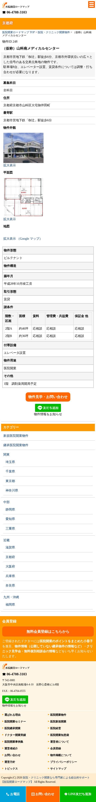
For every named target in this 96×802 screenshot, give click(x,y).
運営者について (59, 741)
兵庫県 (10, 576)
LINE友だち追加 (79, 794)
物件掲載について (61, 755)
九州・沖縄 (11, 597)
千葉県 (10, 471)
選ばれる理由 (12, 714)
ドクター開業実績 (15, 735)
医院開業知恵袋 (59, 735)
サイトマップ (58, 768)
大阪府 (10, 566)
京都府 (10, 557)
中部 (6, 502)
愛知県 (10, 519)
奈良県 (10, 585)
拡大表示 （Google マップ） (22, 238)
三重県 (10, 528)
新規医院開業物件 (15, 435)
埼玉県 (10, 462)
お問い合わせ (12, 755)
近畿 (6, 540)
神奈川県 (12, 490)
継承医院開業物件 (15, 445)
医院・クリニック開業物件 (54, 32)
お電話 (14, 794)
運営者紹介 (11, 748)
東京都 (10, 481)
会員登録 (55, 748)
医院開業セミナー (15, 721)
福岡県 (10, 604)
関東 (6, 454)
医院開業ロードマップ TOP (18, 32)
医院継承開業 (12, 728)
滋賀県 (10, 547)
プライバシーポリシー (63, 761)
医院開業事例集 (13, 741)
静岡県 (10, 509)
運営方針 (9, 761)
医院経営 (55, 728)
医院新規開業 (58, 721)
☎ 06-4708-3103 (14, 12)
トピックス (11, 768)
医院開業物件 (58, 714)
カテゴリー (11, 427)
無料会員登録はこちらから (48, 631)
